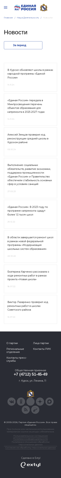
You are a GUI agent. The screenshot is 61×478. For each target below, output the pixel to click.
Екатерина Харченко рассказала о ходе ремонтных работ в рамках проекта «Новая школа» (28, 275)
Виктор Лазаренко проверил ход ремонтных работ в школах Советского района (27, 306)
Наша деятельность (28, 17)
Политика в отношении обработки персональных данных (30, 443)
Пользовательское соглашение (30, 436)
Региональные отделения (15, 350)
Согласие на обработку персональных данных (30, 447)
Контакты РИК (42, 348)
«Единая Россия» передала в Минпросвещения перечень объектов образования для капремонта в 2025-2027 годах (26, 106)
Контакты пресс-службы (16, 359)
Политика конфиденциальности (30, 439)
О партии (12, 343)
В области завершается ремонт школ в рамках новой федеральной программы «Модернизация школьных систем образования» (30, 243)
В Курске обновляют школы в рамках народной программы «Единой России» (30, 73)
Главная (8, 17)
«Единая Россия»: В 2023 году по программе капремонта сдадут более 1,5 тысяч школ (27, 210)
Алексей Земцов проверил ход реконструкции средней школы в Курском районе (27, 138)
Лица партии (41, 343)
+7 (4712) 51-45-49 (30, 374)
